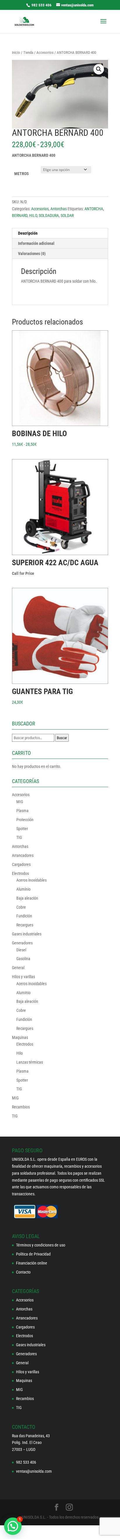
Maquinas (20, 1037)
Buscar (62, 738)
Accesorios (45, 52)
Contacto (23, 1272)
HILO (33, 215)
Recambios (21, 1107)
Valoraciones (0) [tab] (32, 253)
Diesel (21, 950)
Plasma (22, 810)
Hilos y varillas (23, 976)
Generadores (22, 943)
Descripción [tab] (28, 233)
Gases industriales (26, 934)
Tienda (28, 52)
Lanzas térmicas (29, 1062)
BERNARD (19, 215)
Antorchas (58, 208)
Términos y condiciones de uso (40, 1245)
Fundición (24, 916)
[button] (98, 69)
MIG (19, 801)
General (18, 967)
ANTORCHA (93, 208)
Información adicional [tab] (36, 243)
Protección (24, 819)
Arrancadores (22, 855)
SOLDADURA (49, 215)
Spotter (22, 828)
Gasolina (23, 958)
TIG (19, 837)
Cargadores (21, 864)
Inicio (16, 52)
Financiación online (31, 1263)
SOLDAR (67, 215)
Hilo (19, 1053)
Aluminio (23, 889)
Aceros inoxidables (31, 880)
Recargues (24, 925)
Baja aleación (27, 898)
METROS (21, 173)
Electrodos (20, 873)
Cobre (21, 907)
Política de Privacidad (33, 1254)
